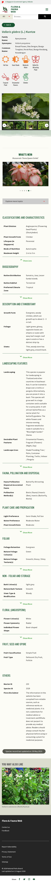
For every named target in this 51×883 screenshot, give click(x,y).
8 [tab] (25, 190)
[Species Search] (44, 16)
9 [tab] (27, 190)
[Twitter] (24, 879)
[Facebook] (19, 879)
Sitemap (5, 862)
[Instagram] (29, 879)
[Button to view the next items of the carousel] (47, 125)
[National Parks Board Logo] (5, 9)
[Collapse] (25, 260)
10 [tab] (29, 190)
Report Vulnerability (9, 847)
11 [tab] (31, 190)
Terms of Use (7, 857)
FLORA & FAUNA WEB (15, 9)
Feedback (5, 831)
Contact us (6, 827)
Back (8, 25)
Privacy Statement (9, 852)
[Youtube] (34, 879)
